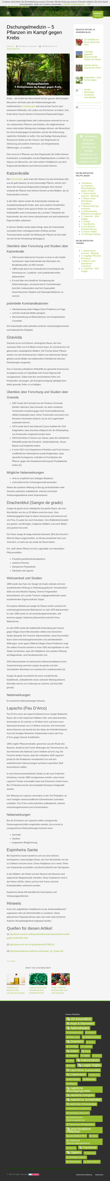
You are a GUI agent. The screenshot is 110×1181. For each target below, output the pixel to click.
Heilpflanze (73, 1056)
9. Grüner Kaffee (89, 232)
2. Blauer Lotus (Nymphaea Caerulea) (88, 201)
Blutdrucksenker (93, 1037)
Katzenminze (90, 1060)
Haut (87, 1051)
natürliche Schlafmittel (86, 1099)
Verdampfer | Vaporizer (77, 1157)
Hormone (98, 1055)
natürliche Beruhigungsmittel (78, 1089)
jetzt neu (98, 14)
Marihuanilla (90, 1079)
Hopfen (86, 1056)
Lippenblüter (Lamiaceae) (85, 1070)
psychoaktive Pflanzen (79, 1130)
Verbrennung (91, 1153)
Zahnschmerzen (93, 1162)
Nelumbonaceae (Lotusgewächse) (79, 1108)
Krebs (13, 961)
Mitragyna (72, 1084)
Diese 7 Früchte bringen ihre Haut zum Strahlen (59, 990)
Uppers (76, 1152)
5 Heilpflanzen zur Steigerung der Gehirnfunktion (37, 990)
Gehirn (74, 1050)
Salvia (94, 1136)
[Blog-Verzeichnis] (33, 1174)
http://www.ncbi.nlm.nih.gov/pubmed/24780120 (32, 944)
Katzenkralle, (17, 179)
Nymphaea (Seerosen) (79, 1113)
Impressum (99, 1174)
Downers (77, 1041)
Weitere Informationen (73, 4)
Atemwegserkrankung (75, 1032)
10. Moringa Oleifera (90, 234)
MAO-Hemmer (74, 1079)
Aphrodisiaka (80, 1028)
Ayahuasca (91, 1032)
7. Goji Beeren (88, 224)
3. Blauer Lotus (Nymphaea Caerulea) (88, 263)
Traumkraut (89, 1147)
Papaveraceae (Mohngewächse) (81, 1124)
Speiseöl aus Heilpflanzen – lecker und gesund (16, 990)
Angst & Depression (82, 1023)
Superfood (72, 1148)
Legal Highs (91, 1065)
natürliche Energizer (82, 1095)
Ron (12, 46)
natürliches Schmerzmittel (83, 1104)
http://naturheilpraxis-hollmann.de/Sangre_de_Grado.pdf (36, 951)
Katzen (71, 1060)
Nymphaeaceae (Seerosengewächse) (76, 1118)
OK (89, 4)
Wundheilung (74, 1162)
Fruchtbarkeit (87, 1046)
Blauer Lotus (74, 1037)
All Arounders (81, 1019)
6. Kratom (85, 221)
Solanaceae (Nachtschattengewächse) (78, 1141)
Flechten (91, 1042)
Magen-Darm (95, 1075)
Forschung (73, 1046)
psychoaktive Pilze (77, 1136)
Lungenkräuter (77, 1074)
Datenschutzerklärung (84, 1174)
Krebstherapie (28, 106)
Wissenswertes (13, 49)
